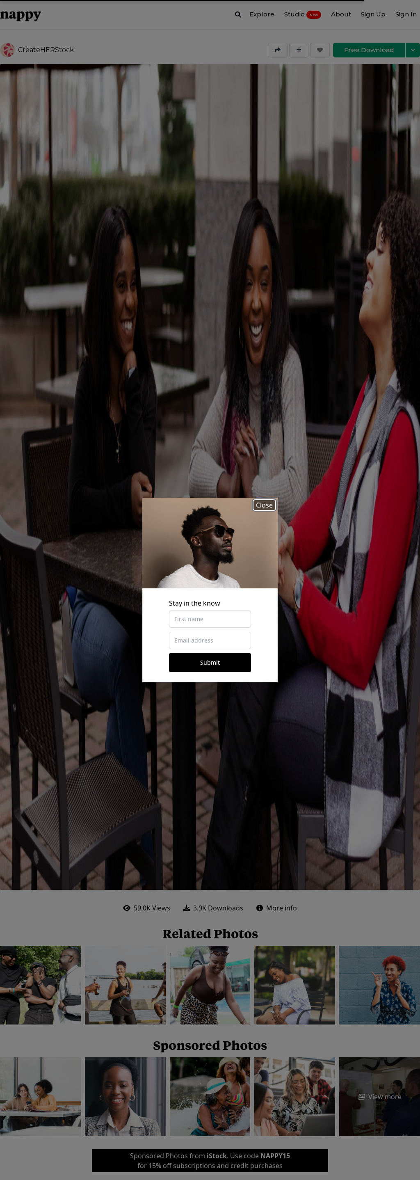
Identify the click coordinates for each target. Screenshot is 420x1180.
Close (264, 505)
